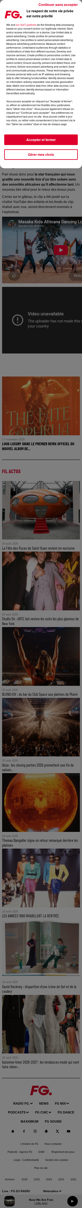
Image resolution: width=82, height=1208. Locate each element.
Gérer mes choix (41, 154)
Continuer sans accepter (58, 4)
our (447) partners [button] (26, 24)
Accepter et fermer (41, 139)
